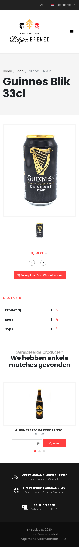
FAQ (63, 539)
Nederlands (64, 5)
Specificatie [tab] (12, 298)
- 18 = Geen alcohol (43, 534)
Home (7, 71)
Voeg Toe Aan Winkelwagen (42, 275)
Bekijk (56, 443)
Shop (20, 71)
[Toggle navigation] (72, 31)
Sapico (35, 530)
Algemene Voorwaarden (39, 539)
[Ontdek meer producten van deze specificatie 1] (57, 310)
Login (41, 5)
